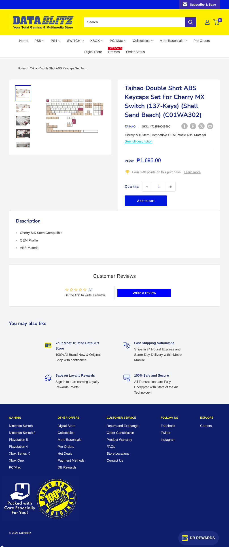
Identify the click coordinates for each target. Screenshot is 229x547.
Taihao (130, 126)
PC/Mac (15, 467)
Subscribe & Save (203, 4)
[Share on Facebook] (184, 126)
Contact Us (115, 460)
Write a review (144, 293)
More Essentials (69, 439)
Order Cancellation (120, 433)
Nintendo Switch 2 (22, 433)
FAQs (111, 446)
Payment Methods (71, 460)
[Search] (190, 22)
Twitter (165, 433)
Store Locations (118, 453)
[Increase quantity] (170, 186)
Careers (206, 426)
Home (21, 68)
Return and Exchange (122, 426)
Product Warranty (119, 439)
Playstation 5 (18, 439)
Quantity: (132, 186)
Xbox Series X (19, 453)
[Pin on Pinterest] (193, 126)
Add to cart (146, 201)
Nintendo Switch (21, 426)
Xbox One (16, 460)
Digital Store (66, 426)
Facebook (168, 426)
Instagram (168, 439)
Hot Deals (65, 453)
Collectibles (66, 433)
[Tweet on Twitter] (201, 126)
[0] (216, 22)
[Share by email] (210, 126)
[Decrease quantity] (147, 186)
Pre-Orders (66, 446)
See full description (138, 141)
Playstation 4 (18, 446)
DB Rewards (67, 467)
